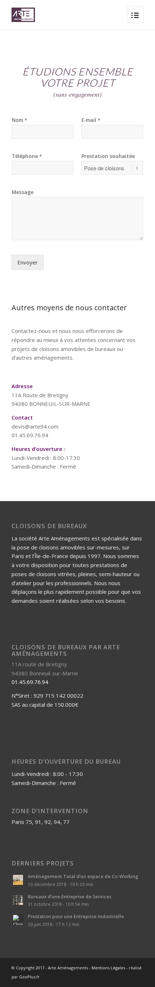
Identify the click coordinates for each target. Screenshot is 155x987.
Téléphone (27, 156)
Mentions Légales (108, 967)
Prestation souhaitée (108, 156)
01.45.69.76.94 (30, 681)
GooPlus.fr (29, 976)
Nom (19, 120)
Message (23, 192)
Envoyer (27, 262)
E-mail (90, 120)
